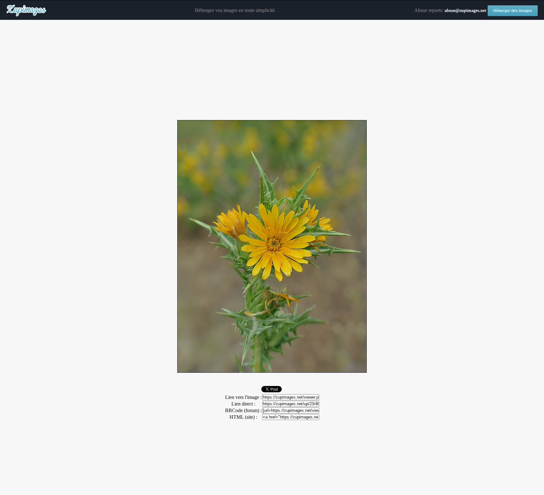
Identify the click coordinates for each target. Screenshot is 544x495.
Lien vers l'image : (243, 397)
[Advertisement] (272, 70)
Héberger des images (512, 11)
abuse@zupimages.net (465, 10)
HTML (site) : (243, 417)
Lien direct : (243, 403)
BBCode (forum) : (243, 410)
